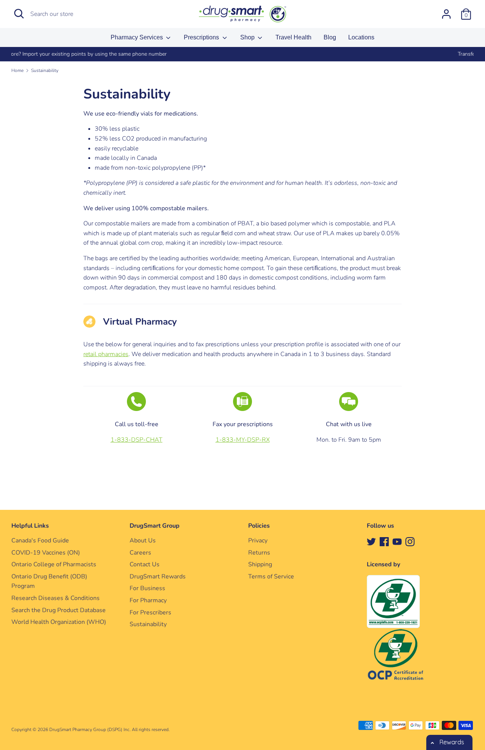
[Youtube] (397, 541)
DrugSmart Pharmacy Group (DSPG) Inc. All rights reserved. (109, 730)
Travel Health (293, 37)
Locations (361, 37)
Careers (140, 552)
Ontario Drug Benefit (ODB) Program (49, 581)
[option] (244, 54)
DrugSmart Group (155, 526)
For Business (147, 588)
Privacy (258, 540)
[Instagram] (410, 541)
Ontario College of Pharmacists (53, 564)
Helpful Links (30, 526)
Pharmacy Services (137, 37)
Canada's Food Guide (40, 540)
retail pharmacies (105, 354)
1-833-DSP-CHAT (137, 440)
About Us (143, 540)
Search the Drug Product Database (58, 610)
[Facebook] (384, 541)
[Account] (446, 11)
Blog (330, 37)
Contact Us (145, 564)
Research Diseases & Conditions (55, 598)
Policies (259, 526)
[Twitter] (371, 541)
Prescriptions (202, 37)
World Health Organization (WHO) (58, 622)
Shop (248, 37)
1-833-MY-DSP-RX (243, 440)
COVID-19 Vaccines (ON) (45, 552)
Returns (259, 552)
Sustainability (148, 624)
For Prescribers (150, 612)
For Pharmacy (148, 600)
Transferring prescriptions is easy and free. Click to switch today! (243, 54)
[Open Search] (19, 13)
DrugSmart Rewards (158, 576)
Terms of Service (271, 576)
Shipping (260, 564)
